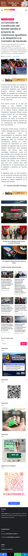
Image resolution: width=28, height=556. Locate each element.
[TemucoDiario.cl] (9, 10)
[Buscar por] (2, 10)
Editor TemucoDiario (6, 56)
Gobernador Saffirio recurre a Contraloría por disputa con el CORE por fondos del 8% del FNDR (7, 327)
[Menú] (26, 10)
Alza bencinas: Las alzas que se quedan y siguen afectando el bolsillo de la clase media (20, 308)
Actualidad (4, 19)
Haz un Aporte (14, 503)
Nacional (11, 19)
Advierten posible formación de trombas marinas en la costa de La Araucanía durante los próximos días (20, 327)
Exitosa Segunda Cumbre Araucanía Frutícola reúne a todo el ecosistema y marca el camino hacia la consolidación (7, 284)
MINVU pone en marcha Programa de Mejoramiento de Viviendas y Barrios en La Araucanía (14, 216)
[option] (14, 214)
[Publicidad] (14, 3)
